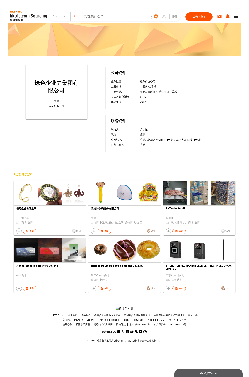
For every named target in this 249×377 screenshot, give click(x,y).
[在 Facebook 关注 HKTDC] (118, 331)
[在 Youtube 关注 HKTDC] (140, 331)
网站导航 (121, 324)
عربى (162, 319)
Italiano (115, 319)
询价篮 (208, 373)
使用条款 (67, 324)
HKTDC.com (58, 315)
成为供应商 (199, 16)
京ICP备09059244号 (139, 324)
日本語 (182, 319)
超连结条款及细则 (103, 324)
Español (91, 319)
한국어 (172, 319)
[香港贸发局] (124, 308)
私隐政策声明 (83, 324)
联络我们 (86, 315)
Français (103, 319)
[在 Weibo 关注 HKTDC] (132, 331)
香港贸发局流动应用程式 (107, 315)
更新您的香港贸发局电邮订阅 (169, 315)
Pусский (151, 319)
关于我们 (72, 315)
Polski (126, 319)
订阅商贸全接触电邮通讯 (137, 315)
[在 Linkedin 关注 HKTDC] (127, 331)
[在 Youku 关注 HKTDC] (145, 331)
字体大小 (193, 315)
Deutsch (78, 319)
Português (138, 319)
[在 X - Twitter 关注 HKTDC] (123, 331)
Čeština (67, 319)
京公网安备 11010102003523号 (170, 324)
